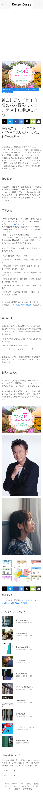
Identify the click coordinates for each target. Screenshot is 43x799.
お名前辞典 (25, 786)
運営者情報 (27, 789)
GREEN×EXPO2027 (12, 603)
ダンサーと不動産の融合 (24, 687)
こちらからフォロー (20, 224)
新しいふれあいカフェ (23, 620)
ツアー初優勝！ (21, 660)
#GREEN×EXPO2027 (30, 90)
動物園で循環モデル (23, 740)
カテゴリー (14, 786)
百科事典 (16, 789)
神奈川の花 (25, 603)
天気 (29, 783)
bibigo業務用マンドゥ (23, 700)
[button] (3, 4)
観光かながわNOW (23, 305)
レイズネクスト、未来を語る (26, 727)
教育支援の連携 (21, 674)
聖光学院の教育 (21, 634)
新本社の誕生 (20, 714)
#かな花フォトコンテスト (12, 90)
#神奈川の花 (7, 92)
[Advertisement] (21, 33)
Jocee (6, 783)
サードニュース (18, 783)
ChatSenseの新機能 (23, 647)
